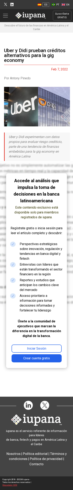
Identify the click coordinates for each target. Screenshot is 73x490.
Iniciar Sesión (36, 348)
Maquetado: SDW (9, 485)
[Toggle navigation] (6, 15)
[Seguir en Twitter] (5, 4)
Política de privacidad (46, 459)
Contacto (36, 464)
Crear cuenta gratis (36, 358)
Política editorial (35, 454)
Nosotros (13, 454)
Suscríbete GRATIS (62, 15)
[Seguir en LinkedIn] (12, 4)
